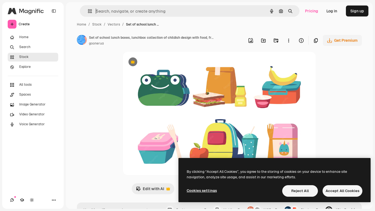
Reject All (300, 190)
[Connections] (12, 200)
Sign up (357, 11)
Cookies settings (202, 190)
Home (81, 24)
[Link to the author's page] (82, 40)
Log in (331, 11)
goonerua (96, 43)
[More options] (288, 40)
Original (158, 62)
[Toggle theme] (31, 200)
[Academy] (22, 200)
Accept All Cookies (342, 190)
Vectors (114, 24)
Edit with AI (150, 190)
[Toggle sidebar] (53, 11)
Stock (97, 24)
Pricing (311, 11)
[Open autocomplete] (87, 11)
